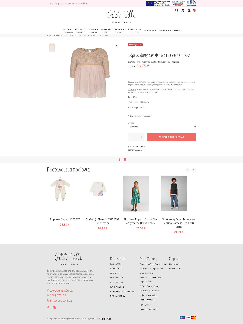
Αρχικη (49, 35)
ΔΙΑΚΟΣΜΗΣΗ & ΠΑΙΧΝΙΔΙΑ (169, 30)
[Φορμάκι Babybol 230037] (64, 211)
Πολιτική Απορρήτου (149, 295)
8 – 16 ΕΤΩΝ (120, 32)
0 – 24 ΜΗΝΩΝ (68, 32)
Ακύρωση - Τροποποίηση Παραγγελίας (150, 279)
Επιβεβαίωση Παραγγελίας (151, 268)
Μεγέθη (131, 123)
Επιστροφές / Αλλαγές (149, 290)
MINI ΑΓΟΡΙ (93, 29)
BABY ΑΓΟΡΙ (67, 29)
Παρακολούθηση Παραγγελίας (153, 264)
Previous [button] (187, 170)
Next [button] (193, 170)
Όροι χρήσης (145, 304)
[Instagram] (125, 159)
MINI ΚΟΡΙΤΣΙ (106, 29)
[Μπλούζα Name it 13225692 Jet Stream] (102, 211)
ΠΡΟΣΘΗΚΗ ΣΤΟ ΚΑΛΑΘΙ (173, 137)
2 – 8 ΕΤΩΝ (93, 32)
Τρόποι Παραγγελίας (149, 286)
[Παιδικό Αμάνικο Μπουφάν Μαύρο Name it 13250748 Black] (178, 211)
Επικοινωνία (174, 268)
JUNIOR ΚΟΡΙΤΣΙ (134, 29)
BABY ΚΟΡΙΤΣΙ (80, 29)
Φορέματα (70, 35)
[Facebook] (120, 159)
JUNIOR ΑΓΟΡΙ (120, 29)
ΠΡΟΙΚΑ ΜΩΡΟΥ (150, 30)
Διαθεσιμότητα (146, 273)
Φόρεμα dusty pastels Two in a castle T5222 (92, 35)
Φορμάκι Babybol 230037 (65, 219)
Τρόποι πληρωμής (148, 299)
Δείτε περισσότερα (137, 107)
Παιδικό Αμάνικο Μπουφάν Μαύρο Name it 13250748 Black (178, 222)
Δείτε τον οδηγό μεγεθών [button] (140, 116)
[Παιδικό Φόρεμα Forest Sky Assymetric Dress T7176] (140, 211)
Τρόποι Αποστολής (148, 309)
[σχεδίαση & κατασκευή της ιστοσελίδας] (106, 318)
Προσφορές (174, 264)
